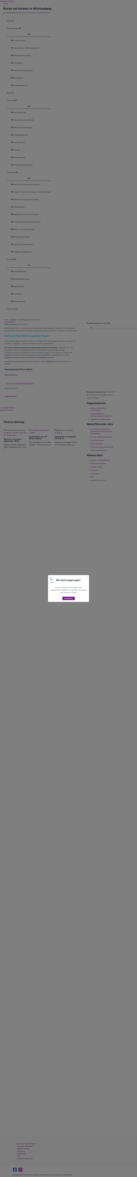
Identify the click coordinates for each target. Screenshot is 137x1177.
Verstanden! (68, 598)
